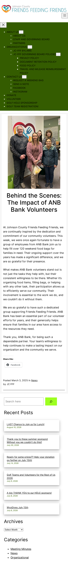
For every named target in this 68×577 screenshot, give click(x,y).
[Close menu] (3, 25)
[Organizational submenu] (30, 47)
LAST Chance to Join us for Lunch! (25, 424)
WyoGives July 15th (17, 507)
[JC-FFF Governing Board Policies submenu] (58, 54)
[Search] (51, 401)
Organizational (20, 557)
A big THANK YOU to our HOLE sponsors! (29, 492)
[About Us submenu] (21, 32)
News (34, 380)
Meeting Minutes (21, 549)
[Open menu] (64, 15)
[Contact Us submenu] (24, 77)
